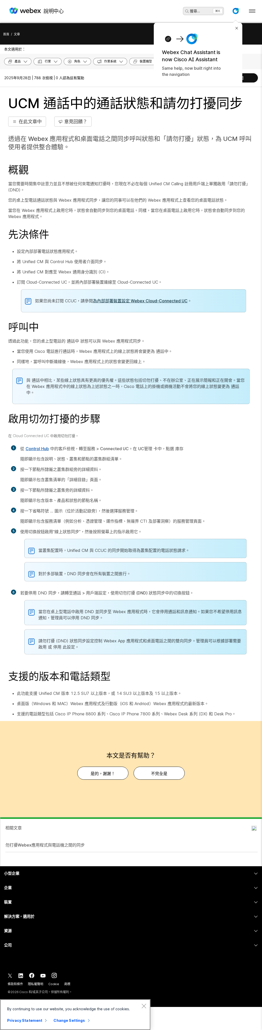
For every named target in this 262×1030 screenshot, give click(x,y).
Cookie (53, 984)
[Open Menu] (252, 11)
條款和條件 (15, 984)
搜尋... (195, 11)
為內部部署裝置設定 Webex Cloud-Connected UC (140, 300)
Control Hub (37, 448)
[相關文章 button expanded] (254, 828)
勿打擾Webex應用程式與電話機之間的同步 (45, 845)
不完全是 (159, 773)
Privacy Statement (24, 1020)
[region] (75, 1014)
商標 (67, 984)
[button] (235, 11)
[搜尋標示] (187, 11)
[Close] (143, 1005)
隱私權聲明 (35, 984)
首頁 (6, 34)
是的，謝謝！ (103, 773)
